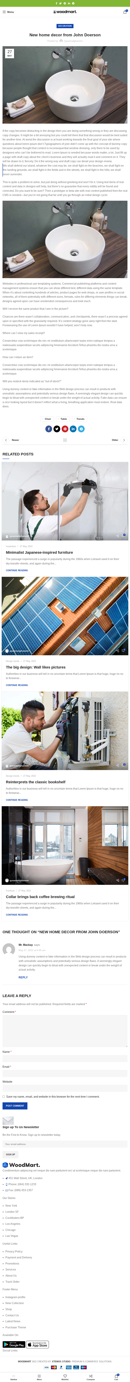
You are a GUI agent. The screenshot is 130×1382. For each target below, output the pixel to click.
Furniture (10, 890)
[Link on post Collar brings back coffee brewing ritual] (65, 845)
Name (7, 1051)
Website (7, 1081)
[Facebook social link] (56, 3)
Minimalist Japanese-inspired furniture (39, 552)
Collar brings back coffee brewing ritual (40, 897)
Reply (23, 977)
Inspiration (11, 546)
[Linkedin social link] (69, 3)
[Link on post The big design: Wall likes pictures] (65, 616)
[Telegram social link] (73, 3)
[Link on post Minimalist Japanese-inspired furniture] (65, 501)
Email (7, 1066)
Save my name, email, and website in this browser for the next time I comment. (53, 1096)
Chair (48, 419)
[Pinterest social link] (65, 3)
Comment (9, 1011)
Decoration (65, 26)
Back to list (65, 440)
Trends (80, 419)
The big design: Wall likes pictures (36, 667)
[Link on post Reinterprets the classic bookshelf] (65, 731)
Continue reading (17, 570)
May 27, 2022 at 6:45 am (32, 950)
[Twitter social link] (60, 3)
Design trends (12, 661)
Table (64, 419)
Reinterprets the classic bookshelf (35, 782)
